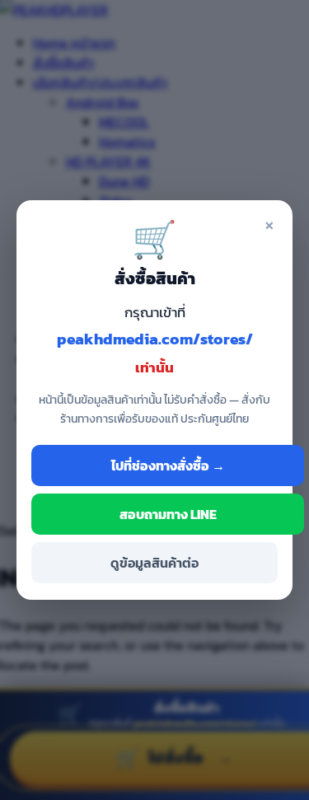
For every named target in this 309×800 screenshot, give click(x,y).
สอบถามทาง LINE (168, 514)
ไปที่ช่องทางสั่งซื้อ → (168, 465)
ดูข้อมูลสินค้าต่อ (154, 563)
